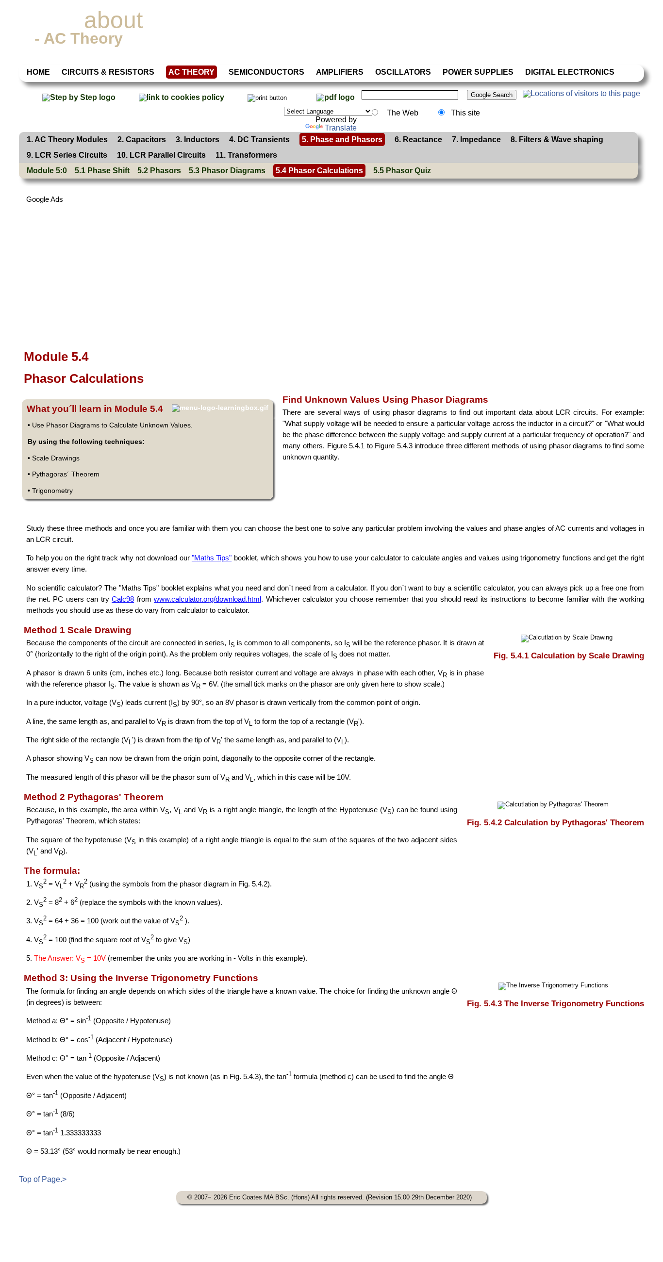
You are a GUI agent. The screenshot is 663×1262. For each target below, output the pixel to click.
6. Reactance (418, 139)
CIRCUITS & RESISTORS (108, 72)
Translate (341, 128)
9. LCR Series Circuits (67, 155)
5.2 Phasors (159, 171)
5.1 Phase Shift (102, 171)
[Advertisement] (310, 273)
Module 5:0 (47, 171)
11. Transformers (246, 155)
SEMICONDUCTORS (266, 72)
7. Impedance (476, 139)
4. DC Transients (259, 139)
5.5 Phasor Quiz (402, 171)
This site (465, 113)
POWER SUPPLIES (478, 72)
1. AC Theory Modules (67, 139)
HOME (38, 72)
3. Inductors (197, 139)
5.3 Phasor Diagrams (227, 171)
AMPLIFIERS (340, 72)
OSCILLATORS (403, 72)
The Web (401, 113)
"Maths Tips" (212, 558)
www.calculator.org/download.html (207, 599)
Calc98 (123, 599)
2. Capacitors (141, 139)
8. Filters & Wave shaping (557, 139)
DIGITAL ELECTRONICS (569, 72)
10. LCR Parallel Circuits (161, 155)
